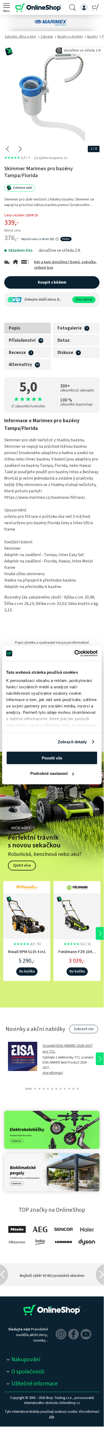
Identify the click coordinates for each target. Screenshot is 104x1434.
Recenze (17, 352)
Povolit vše (52, 758)
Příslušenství (22, 340)
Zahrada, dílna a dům (20, 36)
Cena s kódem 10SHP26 (21, 215)
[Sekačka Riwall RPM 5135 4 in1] (27, 915)
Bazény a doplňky (70, 36)
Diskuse (65, 352)
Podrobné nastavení (49, 773)
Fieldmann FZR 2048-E (77, 954)
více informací (53, 1072)
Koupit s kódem (52, 282)
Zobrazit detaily (72, 742)
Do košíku (27, 971)
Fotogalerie (69, 328)
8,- (59, 299)
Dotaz (63, 340)
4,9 (26, 944)
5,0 (17, 157)
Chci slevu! (84, 299)
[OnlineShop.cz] (38, 7)
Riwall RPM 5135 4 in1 (27, 952)
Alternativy (20, 364)
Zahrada (46, 36)
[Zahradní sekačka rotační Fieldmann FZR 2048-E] (77, 915)
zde (51, 1416)
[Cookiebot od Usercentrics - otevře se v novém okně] (75, 653)
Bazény (92, 36)
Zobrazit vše (84, 1029)
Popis (14, 328)
